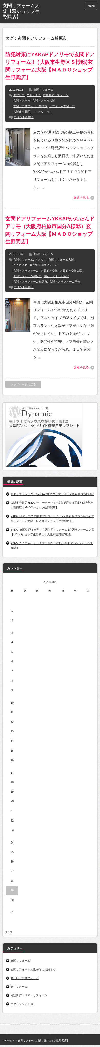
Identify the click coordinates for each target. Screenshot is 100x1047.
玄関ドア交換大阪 (43, 100)
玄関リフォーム (43, 89)
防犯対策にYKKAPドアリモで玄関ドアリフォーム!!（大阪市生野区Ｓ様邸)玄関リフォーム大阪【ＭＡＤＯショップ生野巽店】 (50, 66)
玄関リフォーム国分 (56, 276)
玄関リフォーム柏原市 (27, 276)
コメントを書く (24, 117)
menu (91, 5)
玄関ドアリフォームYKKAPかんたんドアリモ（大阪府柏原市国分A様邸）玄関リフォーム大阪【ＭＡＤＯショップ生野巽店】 (50, 230)
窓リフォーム (19, 986)
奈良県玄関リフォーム (43, 264)
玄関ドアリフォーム (55, 95)
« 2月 (8, 931)
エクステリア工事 (22, 1003)
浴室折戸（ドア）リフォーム (29, 995)
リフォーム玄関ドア (62, 106)
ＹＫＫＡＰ (34, 95)
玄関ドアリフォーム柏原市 (30, 106)
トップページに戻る (23, 384)
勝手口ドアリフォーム (25, 978)
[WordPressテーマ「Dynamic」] (43, 465)
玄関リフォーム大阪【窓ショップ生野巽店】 (21, 11)
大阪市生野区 (21, 111)
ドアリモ (19, 95)
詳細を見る (81, 197)
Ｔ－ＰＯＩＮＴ (42, 111)
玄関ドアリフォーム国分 (64, 281)
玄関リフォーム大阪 (61, 259)
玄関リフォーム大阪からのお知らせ (33, 969)
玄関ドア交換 (21, 100)
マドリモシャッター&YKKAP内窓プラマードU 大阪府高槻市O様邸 (52, 494)
